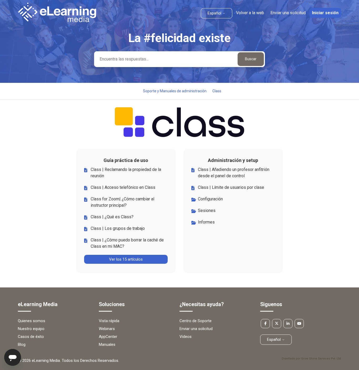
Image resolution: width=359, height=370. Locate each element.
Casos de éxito (31, 336)
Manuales (107, 344)
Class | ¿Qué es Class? (112, 216)
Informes (206, 222)
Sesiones (207, 210)
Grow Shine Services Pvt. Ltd (321, 358)
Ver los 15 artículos (126, 259)
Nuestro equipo (31, 328)
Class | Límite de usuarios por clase (231, 187)
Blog (21, 344)
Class (216, 91)
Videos (186, 336)
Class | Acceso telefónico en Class (123, 187)
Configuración (210, 198)
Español (215, 13)
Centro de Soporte (196, 320)
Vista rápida (109, 320)
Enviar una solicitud (288, 12)
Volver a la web (250, 12)
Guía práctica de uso (126, 160)
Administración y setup (233, 160)
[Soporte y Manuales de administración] (57, 20)
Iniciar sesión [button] (325, 12)
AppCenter (108, 336)
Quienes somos (31, 320)
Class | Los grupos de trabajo (118, 228)
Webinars (107, 328)
